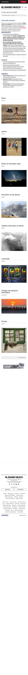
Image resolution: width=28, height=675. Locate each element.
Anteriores (22, 357)
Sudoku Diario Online (10, 503)
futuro (3, 98)
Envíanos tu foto (6, 15)
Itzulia (12, 510)
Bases (13, 15)
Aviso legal (17, 493)
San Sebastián (14, 506)
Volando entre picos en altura (12, 226)
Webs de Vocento (22, 515)
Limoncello (5, 259)
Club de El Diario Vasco (19, 510)
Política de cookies (19, 498)
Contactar (5, 493)
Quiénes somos (11, 493)
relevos (4, 131)
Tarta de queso (23, 503)
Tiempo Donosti (22, 508)
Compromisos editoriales (10, 498)
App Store (8, 489)
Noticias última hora (21, 502)
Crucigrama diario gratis (7, 508)
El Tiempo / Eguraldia (7, 506)
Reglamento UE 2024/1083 (10, 495)
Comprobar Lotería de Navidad (10, 511)
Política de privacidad (9, 496)
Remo (3, 503)
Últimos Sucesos (6, 502)
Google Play (21, 489)
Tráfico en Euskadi (22, 506)
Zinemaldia (17, 503)
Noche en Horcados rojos (11, 164)
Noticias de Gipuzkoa (7, 505)
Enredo (4, 321)
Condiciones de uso (19, 495)
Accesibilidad (22, 493)
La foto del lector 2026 (9, 12)
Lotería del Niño (20, 511)
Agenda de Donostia (21, 505)
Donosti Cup (15, 508)
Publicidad (16, 496)
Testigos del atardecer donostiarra (9, 291)
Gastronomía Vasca (13, 502)
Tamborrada (7, 510)
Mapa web (21, 496)
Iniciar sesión (22, 7)
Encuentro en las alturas (10, 195)
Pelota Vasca (14, 505)
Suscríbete (23, 1)
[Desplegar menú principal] (26, 7)
